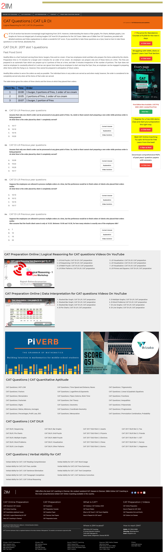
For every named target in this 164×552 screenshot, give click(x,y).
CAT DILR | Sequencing (14, 429)
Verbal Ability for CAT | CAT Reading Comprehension (26, 462)
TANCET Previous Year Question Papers (76, 547)
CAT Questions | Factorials (16, 400)
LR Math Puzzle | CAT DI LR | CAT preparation (76, 266)
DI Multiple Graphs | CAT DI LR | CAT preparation (129, 300)
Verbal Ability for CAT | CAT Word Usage (72, 462)
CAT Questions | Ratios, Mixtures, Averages (22, 409)
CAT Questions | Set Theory (67, 400)
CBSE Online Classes (104, 544)
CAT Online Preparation (130, 506)
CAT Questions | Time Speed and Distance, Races (76, 387)
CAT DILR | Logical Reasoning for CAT (14, 515)
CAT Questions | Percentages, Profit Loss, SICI (23, 414)
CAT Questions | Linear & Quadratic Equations (126, 392)
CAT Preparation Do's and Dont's (133, 512)
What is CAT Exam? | (89, 512)
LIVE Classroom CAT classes (12, 506)
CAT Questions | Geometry (67, 405)
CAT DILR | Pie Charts (14, 433)
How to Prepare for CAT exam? (92, 515)
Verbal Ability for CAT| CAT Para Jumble (21, 466)
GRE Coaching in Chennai (41, 544)
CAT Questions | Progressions (120, 409)
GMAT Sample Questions (8, 547)
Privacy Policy (6, 526)
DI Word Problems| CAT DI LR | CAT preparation (129, 302)
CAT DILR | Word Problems (16, 442)
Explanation (107, 131)
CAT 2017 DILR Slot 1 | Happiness (134, 446)
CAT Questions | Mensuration (68, 414)
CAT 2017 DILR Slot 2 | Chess (94, 442)
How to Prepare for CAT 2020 (132, 509)
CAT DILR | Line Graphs (14, 446)
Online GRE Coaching (40, 547)
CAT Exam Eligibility (102, 512)
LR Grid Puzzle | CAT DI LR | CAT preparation (75, 260)
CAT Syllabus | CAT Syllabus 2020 (93, 506)
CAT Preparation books (50, 518)
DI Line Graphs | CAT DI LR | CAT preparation (128, 305)
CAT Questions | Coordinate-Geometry (71, 409)
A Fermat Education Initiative (31, 525)
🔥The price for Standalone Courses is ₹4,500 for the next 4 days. (145, 35)
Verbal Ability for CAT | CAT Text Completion (74, 471)
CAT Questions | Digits (14, 405)
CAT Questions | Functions (119, 396)
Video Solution (107, 135)
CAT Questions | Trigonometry (120, 387)
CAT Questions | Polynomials (120, 405)
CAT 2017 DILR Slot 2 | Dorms (94, 446)
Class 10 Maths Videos (104, 549)
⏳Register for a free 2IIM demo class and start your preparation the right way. (146, 121)
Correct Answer (107, 126)
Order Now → (146, 112)
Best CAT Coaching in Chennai (12, 518)
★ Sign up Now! (145, 147)
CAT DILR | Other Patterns (54, 446)
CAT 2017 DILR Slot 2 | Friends (133, 433)
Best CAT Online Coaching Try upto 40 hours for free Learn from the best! (145, 139)
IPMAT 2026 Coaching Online (70, 14)
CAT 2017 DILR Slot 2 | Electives (95, 438)
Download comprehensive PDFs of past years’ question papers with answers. (146, 157)
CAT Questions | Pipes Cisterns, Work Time (73, 396)
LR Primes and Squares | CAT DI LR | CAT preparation (131, 268)
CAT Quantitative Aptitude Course (13, 512)
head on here (109, 39)
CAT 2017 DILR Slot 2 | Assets (94, 429)
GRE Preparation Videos (40, 549)
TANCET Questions (71, 549)
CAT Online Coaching (9, 509)
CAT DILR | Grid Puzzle (53, 433)
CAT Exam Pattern (88, 509)
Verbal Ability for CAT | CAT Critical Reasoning (23, 479)
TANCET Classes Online (72, 544)
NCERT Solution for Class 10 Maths (107, 545)
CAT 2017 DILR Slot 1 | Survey (133, 442)
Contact (53, 14)
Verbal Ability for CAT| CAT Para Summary (73, 466)
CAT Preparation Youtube (50, 509)
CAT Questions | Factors (15, 392)
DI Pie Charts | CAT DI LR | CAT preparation (75, 308)
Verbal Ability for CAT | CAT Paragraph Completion (25, 475)
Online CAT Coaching (10, 14)
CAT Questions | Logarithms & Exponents (73, 392)
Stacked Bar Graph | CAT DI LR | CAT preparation (77, 300)
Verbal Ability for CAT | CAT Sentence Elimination (24, 471)
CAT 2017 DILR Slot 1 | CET (132, 438)
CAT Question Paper (49, 512)
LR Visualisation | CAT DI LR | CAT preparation (128, 260)
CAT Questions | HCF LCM (16, 387)
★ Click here (145, 165)
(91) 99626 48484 (133, 529)
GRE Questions (38, 545)
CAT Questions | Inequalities (119, 400)
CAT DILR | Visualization (54, 442)
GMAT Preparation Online (9, 544)
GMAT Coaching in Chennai (9, 545)
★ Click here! (146, 43)
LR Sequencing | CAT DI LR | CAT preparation (75, 263)
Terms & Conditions (14, 526)
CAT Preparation (40, 14)
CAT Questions (127, 22)
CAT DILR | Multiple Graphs (16, 438)
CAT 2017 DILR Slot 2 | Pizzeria (95, 433)
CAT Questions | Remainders (17, 396)
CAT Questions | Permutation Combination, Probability (129, 414)
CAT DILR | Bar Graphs (53, 429)
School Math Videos (136, 545)
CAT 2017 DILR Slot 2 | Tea (132, 429)
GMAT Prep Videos (7, 549)
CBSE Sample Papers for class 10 (107, 547)
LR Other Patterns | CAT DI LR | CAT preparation (77, 268)
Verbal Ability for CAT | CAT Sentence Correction (75, 475)
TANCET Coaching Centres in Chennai (76, 545)
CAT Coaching (26, 14)
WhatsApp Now (134, 531)
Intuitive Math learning (136, 544)
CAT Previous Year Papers (51, 515)
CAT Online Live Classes (130, 515)
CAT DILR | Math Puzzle (53, 438)
